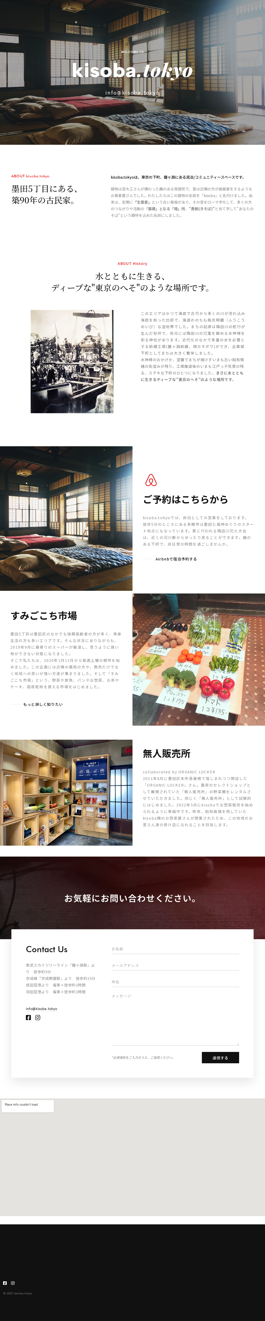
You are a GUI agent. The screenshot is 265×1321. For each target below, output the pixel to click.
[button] (170, 559)
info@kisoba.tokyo (132, 92)
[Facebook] (28, 1018)
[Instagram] (38, 1018)
